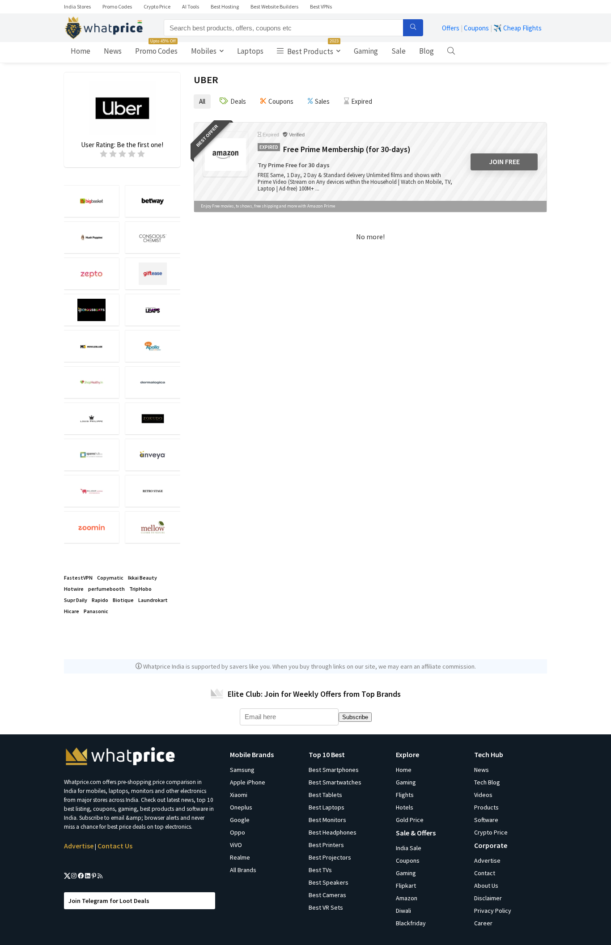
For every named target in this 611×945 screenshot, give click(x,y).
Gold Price (410, 820)
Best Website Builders (274, 6)
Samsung (242, 770)
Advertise (78, 845)
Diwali (403, 911)
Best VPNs (321, 6)
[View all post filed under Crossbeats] (91, 310)
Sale (398, 51)
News (113, 51)
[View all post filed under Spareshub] (91, 454)
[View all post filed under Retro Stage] (152, 491)
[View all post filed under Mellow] (152, 527)
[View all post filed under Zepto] (91, 273)
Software (486, 820)
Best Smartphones (334, 770)
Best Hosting (225, 6)
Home (80, 51)
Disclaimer (488, 898)
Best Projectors (330, 857)
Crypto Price (157, 6)
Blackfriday (411, 923)
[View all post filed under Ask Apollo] (152, 346)
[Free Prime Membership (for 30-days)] (225, 154)
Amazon (406, 898)
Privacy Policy (492, 911)
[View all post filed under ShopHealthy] (91, 382)
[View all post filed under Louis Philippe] (91, 418)
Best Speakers (328, 882)
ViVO (236, 845)
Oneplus (241, 807)
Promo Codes (117, 6)
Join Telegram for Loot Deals (108, 901)
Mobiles (203, 51)
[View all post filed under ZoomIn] (91, 527)
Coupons (476, 28)
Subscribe (355, 717)
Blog (426, 51)
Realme (240, 857)
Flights (405, 795)
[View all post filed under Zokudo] (152, 418)
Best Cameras (327, 895)
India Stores (77, 6)
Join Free (504, 161)
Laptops (250, 51)
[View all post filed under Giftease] (152, 273)
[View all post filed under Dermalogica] (152, 382)
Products (486, 807)
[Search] (413, 27)
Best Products (312, 49)
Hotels (404, 807)
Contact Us (115, 845)
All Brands (243, 870)
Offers (450, 28)
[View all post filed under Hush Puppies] (91, 237)
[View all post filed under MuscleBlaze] (91, 346)
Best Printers (326, 845)
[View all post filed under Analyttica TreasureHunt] (152, 310)
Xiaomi (238, 795)
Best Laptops (326, 807)
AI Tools (190, 6)
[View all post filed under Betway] (152, 201)
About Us (486, 885)
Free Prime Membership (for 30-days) (346, 149)
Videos (483, 795)
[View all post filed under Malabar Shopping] (91, 491)
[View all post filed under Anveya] (152, 454)
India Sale (408, 848)
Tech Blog (487, 782)
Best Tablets (325, 795)
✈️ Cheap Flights (517, 28)
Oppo (237, 832)
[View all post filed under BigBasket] (91, 201)
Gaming (366, 51)
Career (483, 923)
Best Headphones (332, 832)
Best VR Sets (326, 907)
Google (240, 820)
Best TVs (320, 870)
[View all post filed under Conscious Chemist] (152, 237)
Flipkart (406, 885)
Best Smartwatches (335, 782)
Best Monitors (327, 820)
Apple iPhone (247, 782)
